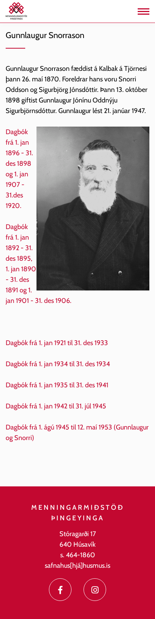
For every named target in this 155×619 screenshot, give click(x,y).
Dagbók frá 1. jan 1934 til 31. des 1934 (58, 364)
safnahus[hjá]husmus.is (77, 565)
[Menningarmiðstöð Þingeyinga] (16, 10)
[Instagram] (95, 589)
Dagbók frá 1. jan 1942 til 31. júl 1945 (56, 406)
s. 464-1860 (77, 555)
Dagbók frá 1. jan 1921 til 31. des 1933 (57, 343)
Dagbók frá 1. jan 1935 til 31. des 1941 (57, 385)
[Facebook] (60, 589)
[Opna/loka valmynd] (143, 11)
